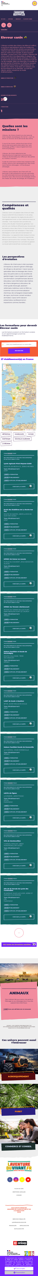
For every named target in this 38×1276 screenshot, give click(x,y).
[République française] (5, 3)
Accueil (3, 19)
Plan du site (18, 1188)
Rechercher (19, 350)
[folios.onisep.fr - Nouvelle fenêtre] (29, 1253)
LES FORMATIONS (7, 78)
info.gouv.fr (24, 1225)
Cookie (18, 1195)
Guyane (31, 434)
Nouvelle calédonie (22, 439)
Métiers (10, 19)
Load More (19, 932)
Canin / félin (4, 29)
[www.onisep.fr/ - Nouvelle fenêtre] (20, 1243)
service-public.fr (19, 1219)
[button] (18, 388)
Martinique (6, 439)
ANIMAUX (18, 19)
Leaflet (26, 429)
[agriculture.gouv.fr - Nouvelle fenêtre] (13, 1253)
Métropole (6, 434)
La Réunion (6, 443)
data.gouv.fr (19, 1228)
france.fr (12, 1225)
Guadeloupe (19, 434)
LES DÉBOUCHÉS (7, 86)
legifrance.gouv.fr (19, 1222)
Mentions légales (19, 1192)
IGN (31, 429)
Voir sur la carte (19, 486)
